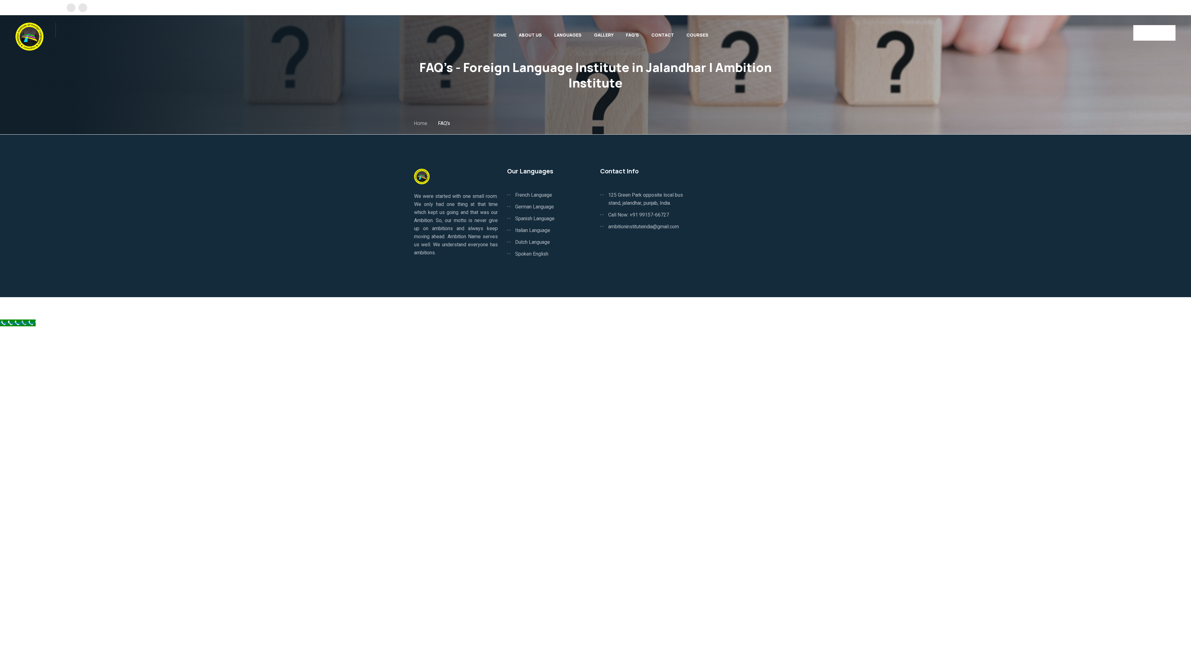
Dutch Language (532, 242)
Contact (662, 35)
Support (768, 308)
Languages (568, 35)
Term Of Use (740, 308)
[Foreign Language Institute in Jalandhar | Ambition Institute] (29, 36)
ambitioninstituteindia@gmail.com (643, 226)
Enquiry (1151, 33)
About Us (530, 35)
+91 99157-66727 (649, 215)
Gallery (603, 35)
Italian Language (532, 230)
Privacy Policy (704, 308)
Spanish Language (535, 218)
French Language (533, 195)
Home (499, 35)
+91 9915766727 (1151, 7)
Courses (697, 35)
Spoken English (531, 254)
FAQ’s (632, 35)
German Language (534, 207)
